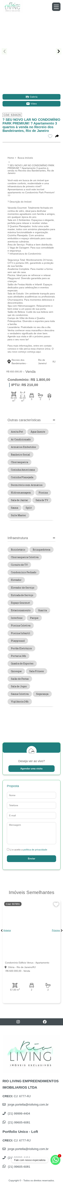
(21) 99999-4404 (18, 1113)
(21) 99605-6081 (18, 1122)
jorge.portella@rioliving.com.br (28, 1104)
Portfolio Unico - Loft (20, 1132)
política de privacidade (35, 849)
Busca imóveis (25, 157)
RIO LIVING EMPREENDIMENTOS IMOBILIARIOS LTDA (31, 1084)
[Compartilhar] (57, 136)
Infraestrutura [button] (18, 538)
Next (58, 51)
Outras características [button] (24, 420)
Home (11, 157)
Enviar (31, 858)
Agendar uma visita (31, 768)
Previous (4, 51)
